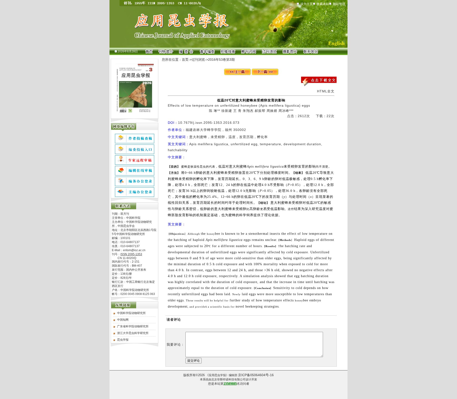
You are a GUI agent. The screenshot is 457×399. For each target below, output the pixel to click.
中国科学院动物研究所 (131, 313)
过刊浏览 (198, 59)
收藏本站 (323, 4)
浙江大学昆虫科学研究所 (133, 333)
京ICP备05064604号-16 (256, 375)
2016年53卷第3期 (221, 59)
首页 (185, 59)
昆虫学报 (123, 339)
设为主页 (306, 4)
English (336, 43)
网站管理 (339, 4)
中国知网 (123, 319)
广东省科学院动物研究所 (133, 326)
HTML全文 (325, 91)
